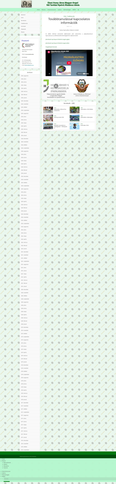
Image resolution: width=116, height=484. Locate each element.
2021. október (24, 258)
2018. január (24, 399)
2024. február (24, 170)
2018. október (24, 371)
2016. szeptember (25, 450)
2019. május (24, 349)
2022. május (24, 236)
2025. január (24, 135)
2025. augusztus (24, 113)
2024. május (24, 160)
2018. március (24, 393)
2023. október (24, 182)
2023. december (24, 176)
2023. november (24, 179)
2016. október (24, 446)
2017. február (24, 434)
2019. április (24, 352)
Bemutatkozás (7, 462)
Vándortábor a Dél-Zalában (86, 109)
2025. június (24, 119)
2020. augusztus (24, 302)
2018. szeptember (25, 374)
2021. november (24, 255)
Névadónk (6, 466)
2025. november (24, 104)
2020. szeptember (25, 299)
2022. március (24, 242)
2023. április (24, 201)
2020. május (24, 311)
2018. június (24, 383)
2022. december (24, 214)
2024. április (24, 163)
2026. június (24, 82)
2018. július (23, 380)
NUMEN (38, 456)
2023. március (24, 204)
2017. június (24, 421)
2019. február (24, 358)
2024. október (24, 145)
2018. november (24, 368)
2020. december (24, 289)
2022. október (24, 220)
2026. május (24, 85)
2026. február (24, 94)
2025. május (24, 123)
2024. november (24, 141)
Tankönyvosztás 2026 (59, 117)
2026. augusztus (24, 75)
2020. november (24, 292)
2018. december (24, 365)
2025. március (24, 129)
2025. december (24, 100)
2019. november (24, 330)
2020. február (24, 321)
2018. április (24, 390)
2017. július (23, 418)
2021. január (24, 286)
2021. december (24, 251)
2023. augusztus (24, 189)
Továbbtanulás (24, 23)
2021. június (24, 270)
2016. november (24, 443)
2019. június (24, 346)
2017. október (24, 409)
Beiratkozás (23, 20)
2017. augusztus (24, 415)
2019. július (23, 343)
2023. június (24, 195)
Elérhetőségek (67, 9)
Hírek (38, 9)
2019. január (24, 361)
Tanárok (6, 468)
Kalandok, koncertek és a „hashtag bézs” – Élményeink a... (60, 127)
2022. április (24, 239)
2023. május (24, 198)
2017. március (24, 431)
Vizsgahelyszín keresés (51, 47)
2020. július (23, 305)
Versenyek (23, 26)
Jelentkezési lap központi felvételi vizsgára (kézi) (57, 43)
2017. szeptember (25, 412)
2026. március (24, 91)
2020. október (24, 295)
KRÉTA (74, 9)
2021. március (24, 280)
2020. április (24, 314)
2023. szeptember (25, 185)
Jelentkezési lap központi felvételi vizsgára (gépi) (57, 39)
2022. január (24, 248)
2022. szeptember (25, 223)
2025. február (24, 132)
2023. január (24, 211)
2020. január (24, 324)
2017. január (24, 437)
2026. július (23, 79)
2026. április (24, 88)
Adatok (5, 464)
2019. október (24, 333)
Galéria (59, 9)
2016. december (24, 440)
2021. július (23, 267)
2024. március (24, 167)
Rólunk (43, 9)
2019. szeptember (25, 336)
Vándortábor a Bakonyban (86, 117)
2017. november (24, 405)
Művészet (23, 14)
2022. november (24, 217)
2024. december (24, 138)
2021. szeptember (25, 261)
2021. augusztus (24, 264)
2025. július (23, 116)
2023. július (23, 192)
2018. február (24, 396)
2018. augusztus (24, 377)
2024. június (24, 157)
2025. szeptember (25, 110)
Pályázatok (23, 29)
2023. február (24, 207)
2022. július (23, 229)
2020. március (24, 317)
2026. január (24, 97)
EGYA (22, 17)
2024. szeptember (25, 148)
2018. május (24, 387)
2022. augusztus (24, 226)
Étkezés (22, 32)
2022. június (24, 233)
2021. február (24, 283)
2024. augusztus (24, 151)
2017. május (24, 424)
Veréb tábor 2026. (84, 125)
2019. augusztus (24, 339)
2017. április (24, 428)
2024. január (24, 173)
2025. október (24, 107)
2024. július (23, 154)
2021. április (24, 277)
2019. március (24, 355)
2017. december (24, 402)
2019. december (24, 327)
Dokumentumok (52, 9)
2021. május (24, 273)
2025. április (24, 126)
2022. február (24, 245)
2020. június (24, 308)
